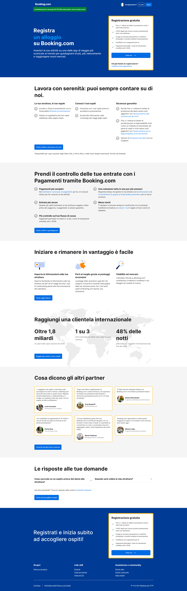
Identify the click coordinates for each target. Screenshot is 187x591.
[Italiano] (122, 5)
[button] (60, 9)
